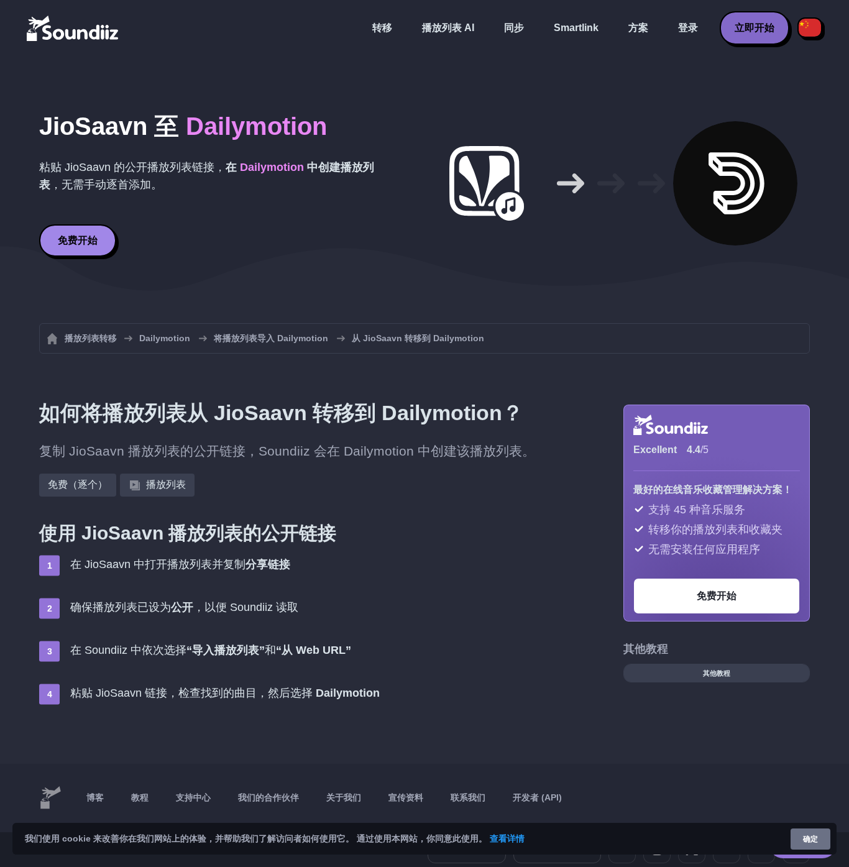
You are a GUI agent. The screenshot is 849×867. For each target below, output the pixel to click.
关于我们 (343, 797)
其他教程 (716, 673)
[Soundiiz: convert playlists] (50, 798)
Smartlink (576, 27)
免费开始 (78, 240)
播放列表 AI (448, 27)
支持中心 (193, 797)
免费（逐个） (78, 484)
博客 (95, 797)
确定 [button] (810, 839)
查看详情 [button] (507, 838)
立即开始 (754, 27)
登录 (688, 27)
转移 (382, 27)
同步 (514, 27)
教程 (140, 797)
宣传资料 (405, 797)
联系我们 (468, 797)
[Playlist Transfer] (73, 28)
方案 (638, 27)
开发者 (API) (537, 797)
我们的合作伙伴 (268, 797)
